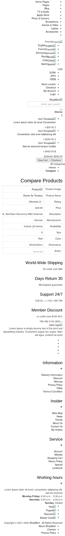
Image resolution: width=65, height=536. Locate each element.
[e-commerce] (56, 99)
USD (53, 79)
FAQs (59, 388)
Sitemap (58, 381)
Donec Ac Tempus (33, 195)
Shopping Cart (54, 458)
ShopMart (35, 522)
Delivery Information (51, 374)
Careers (51, 529)
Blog (46, 8)
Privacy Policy (55, 384)
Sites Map (57, 413)
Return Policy (55, 461)
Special (58, 464)
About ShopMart (47, 526)
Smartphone (51, 21)
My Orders (56, 429)
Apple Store (43, 15)
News (59, 416)
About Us (57, 423)
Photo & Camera (40, 18)
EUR (53, 72)
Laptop (54, 28)
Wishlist (58, 454)
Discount (57, 378)
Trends (58, 419)
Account (58, 451)
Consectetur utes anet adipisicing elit (36, 134)
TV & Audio (43, 11)
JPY (53, 75)
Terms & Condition (52, 391)
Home (53, 167)
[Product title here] (47, 118)
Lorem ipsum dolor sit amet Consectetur (35, 122)
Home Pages (42, 1)
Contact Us (56, 426)
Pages (45, 5)
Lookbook (57, 468)
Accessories (52, 31)
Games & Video (50, 25)
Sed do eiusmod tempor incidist (39, 146)
